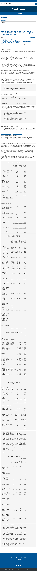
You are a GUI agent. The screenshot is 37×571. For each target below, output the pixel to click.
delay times (29, 568)
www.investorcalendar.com (17, 134)
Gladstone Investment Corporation (16, 560)
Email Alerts (3, 24)
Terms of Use (30, 569)
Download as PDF (33, 37)
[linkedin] (16, 565)
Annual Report (25, 44)
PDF (35, 44)
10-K (23, 43)
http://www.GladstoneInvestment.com (7, 141)
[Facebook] (20, 565)
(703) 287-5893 (19, 559)
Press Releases (3, 20)
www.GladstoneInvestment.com (6, 134)
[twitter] (18, 565)
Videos (2, 26)
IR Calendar (3, 22)
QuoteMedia (11, 568)
